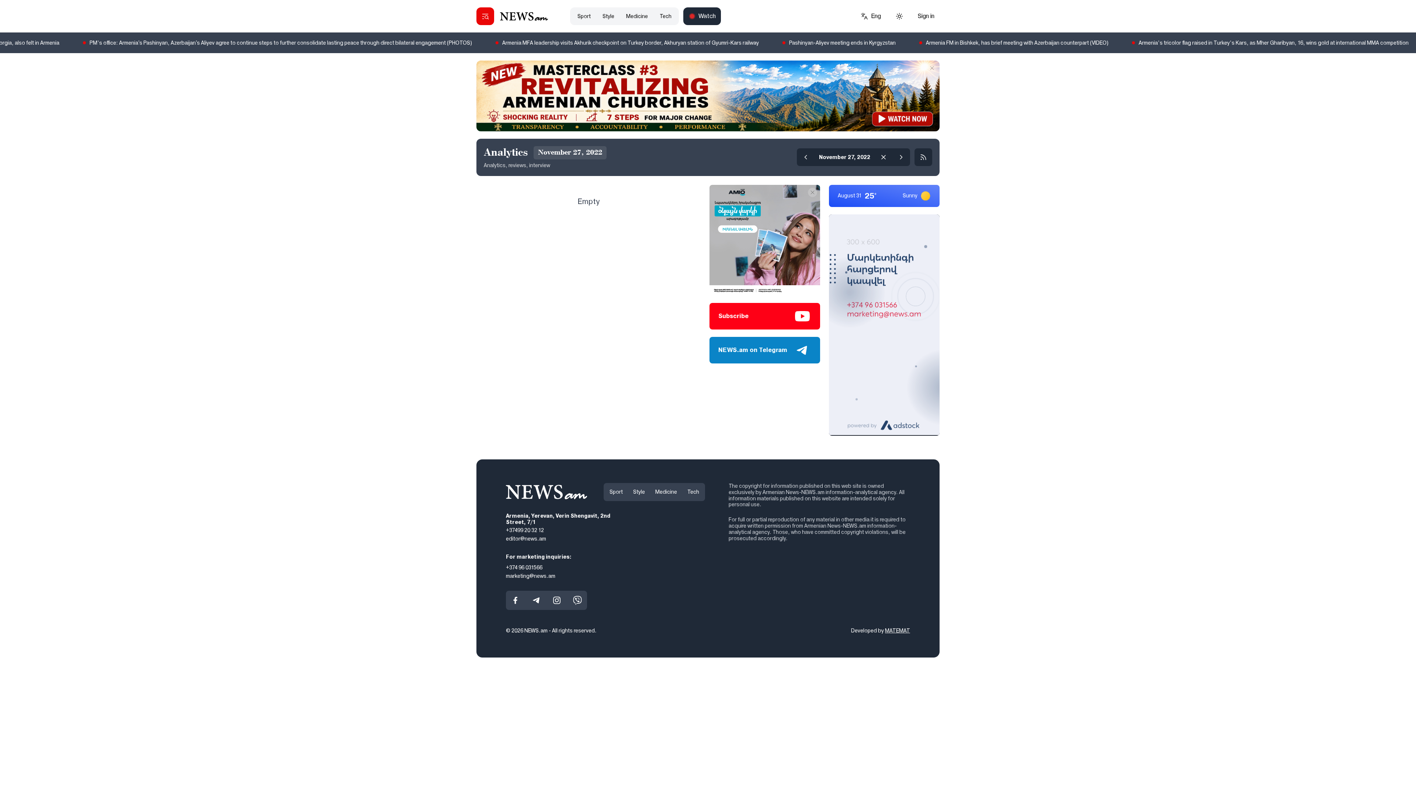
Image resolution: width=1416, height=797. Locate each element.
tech (665, 16)
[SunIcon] (899, 16)
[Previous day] (806, 157)
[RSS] (923, 157)
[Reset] (883, 157)
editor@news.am (526, 539)
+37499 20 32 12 (525, 530)
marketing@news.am (530, 576)
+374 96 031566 (524, 567)
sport (584, 16)
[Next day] (901, 157)
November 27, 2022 (844, 157)
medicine (637, 16)
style (608, 16)
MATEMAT (897, 631)
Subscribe (733, 316)
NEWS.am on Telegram (752, 349)
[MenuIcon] (485, 16)
